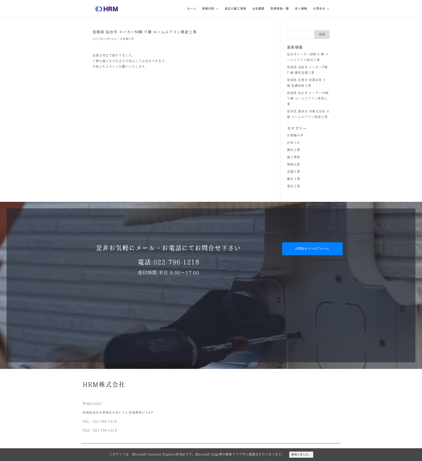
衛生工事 (293, 179)
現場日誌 (293, 164)
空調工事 (293, 171)
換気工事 (293, 150)
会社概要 (258, 8)
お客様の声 (127, 38)
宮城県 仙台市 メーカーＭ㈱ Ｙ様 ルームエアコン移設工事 (308, 98)
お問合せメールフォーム (312, 248)
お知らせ (293, 142)
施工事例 (293, 157)
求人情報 (301, 8)
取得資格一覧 (279, 8)
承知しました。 (301, 454)
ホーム (191, 8)
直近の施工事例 (235, 8)
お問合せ (319, 8)
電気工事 (293, 186)
